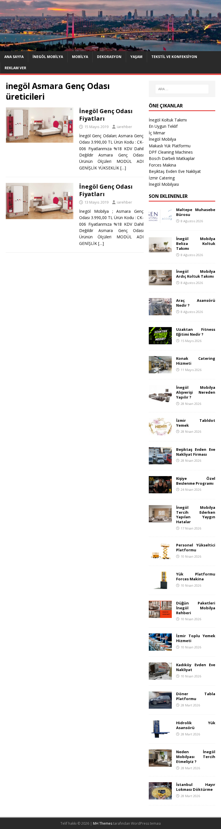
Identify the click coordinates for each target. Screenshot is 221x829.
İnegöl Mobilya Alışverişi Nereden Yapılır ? (195, 392)
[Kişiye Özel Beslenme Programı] (160, 489)
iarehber (124, 126)
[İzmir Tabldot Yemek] (160, 431)
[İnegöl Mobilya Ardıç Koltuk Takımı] (160, 283)
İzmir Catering (162, 178)
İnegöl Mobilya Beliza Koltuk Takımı (195, 243)
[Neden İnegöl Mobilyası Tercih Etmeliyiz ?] (160, 763)
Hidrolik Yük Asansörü (195, 725)
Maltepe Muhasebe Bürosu (195, 212)
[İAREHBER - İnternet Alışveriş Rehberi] (110, 47)
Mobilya (80, 56)
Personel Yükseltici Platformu (195, 547)
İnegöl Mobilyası (164, 184)
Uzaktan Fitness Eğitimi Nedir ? (195, 332)
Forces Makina (162, 165)
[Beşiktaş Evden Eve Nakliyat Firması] (160, 460)
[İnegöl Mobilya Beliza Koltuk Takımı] (160, 250)
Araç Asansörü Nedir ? (195, 303)
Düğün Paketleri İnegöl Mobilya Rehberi (195, 607)
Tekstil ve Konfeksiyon (174, 56)
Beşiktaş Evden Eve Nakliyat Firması (195, 452)
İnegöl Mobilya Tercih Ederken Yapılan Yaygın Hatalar (195, 515)
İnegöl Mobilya (48, 56)
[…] (123, 168)
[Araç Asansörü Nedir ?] (160, 312)
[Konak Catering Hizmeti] (160, 370)
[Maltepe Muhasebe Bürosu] (160, 221)
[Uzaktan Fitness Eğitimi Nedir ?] (160, 341)
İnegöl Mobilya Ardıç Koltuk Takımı (195, 274)
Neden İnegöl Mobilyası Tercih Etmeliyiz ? (195, 756)
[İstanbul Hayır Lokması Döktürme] (160, 796)
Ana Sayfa (14, 56)
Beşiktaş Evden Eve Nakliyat (175, 171)
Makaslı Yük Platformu (169, 145)
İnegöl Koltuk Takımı (168, 120)
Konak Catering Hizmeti (195, 361)
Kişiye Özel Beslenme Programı (195, 481)
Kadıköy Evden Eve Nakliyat (195, 667)
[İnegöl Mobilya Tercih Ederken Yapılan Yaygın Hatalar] (160, 518)
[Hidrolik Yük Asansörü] (160, 734)
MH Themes (102, 823)
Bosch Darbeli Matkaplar (172, 158)
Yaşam (136, 56)
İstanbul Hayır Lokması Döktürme (195, 787)
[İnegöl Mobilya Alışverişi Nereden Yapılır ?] (160, 399)
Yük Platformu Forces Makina (195, 576)
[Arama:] (182, 89)
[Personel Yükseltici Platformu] (160, 556)
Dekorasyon (109, 56)
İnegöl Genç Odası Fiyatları (106, 114)
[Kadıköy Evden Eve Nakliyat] (160, 676)
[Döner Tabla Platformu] (160, 705)
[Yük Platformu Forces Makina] (160, 585)
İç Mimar (157, 133)
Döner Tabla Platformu (195, 696)
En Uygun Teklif (163, 126)
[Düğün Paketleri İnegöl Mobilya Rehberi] (160, 614)
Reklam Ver (15, 67)
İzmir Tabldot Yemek (195, 423)
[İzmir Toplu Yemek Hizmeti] (160, 647)
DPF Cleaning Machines (171, 152)
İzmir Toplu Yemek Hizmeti (195, 638)
